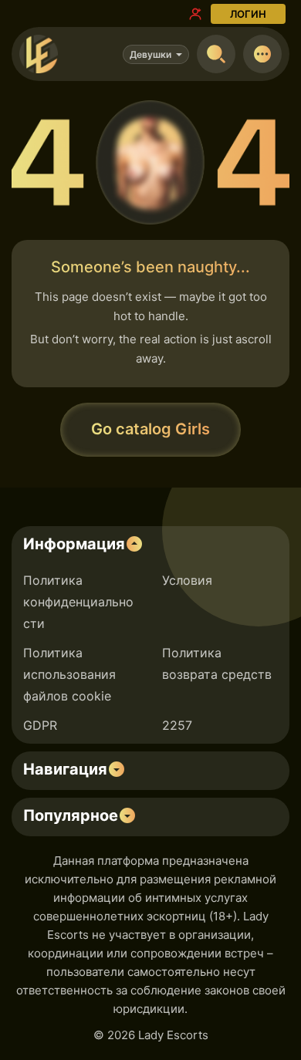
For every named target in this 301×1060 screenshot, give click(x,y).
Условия (187, 580)
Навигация (65, 769)
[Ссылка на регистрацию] (195, 14)
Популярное (70, 815)
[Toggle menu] (262, 54)
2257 (177, 725)
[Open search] (216, 54)
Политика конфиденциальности (78, 601)
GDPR (40, 725)
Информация (74, 544)
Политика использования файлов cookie (69, 674)
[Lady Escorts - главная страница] (38, 54)
